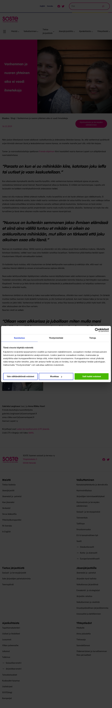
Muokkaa (54, 376)
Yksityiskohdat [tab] (56, 338)
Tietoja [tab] (92, 338)
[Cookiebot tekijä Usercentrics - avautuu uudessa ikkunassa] (97, 330)
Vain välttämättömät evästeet (20, 376)
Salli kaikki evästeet (91, 376)
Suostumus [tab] (19, 338)
